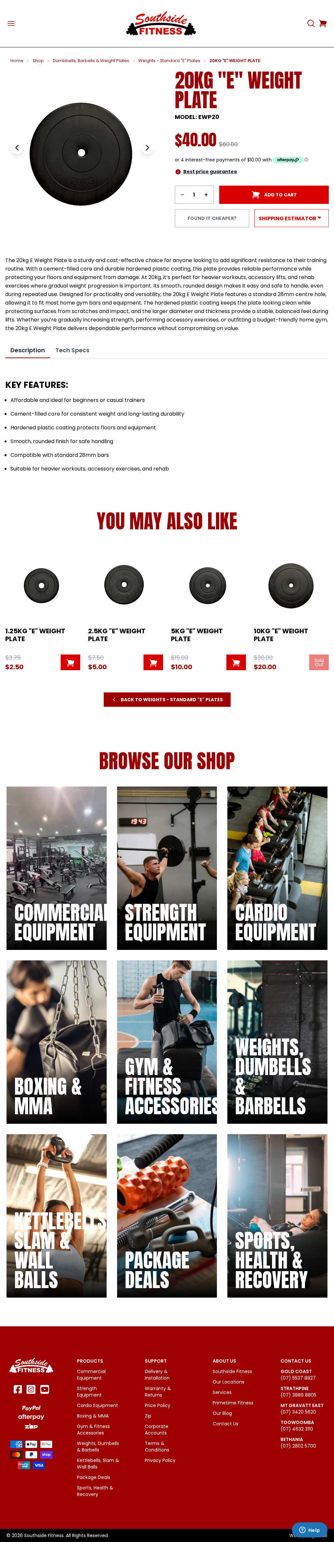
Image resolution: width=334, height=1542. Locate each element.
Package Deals (93, 1477)
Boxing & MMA (93, 1416)
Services (222, 1392)
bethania (292, 1439)
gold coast (296, 1371)
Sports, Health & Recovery (95, 1491)
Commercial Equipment (91, 1374)
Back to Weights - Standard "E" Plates (172, 699)
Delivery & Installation (157, 1374)
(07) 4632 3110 (297, 1429)
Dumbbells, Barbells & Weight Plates (91, 61)
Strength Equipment (89, 1391)
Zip (148, 1416)
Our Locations (228, 1382)
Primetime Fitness (233, 1403)
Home (16, 61)
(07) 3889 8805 (298, 1395)
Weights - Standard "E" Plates (169, 61)
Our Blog (222, 1413)
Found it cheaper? (212, 218)
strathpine (295, 1388)
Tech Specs (72, 350)
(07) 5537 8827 (298, 1378)
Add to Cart (280, 194)
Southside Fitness (232, 1371)
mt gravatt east (302, 1405)
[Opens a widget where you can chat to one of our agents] (309, 1530)
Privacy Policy (160, 1460)
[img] (57, 868)
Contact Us (225, 1423)
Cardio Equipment (97, 1405)
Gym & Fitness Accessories (93, 1429)
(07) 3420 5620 (298, 1412)
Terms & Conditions (157, 1446)
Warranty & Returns (158, 1391)
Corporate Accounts (156, 1429)
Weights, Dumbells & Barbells (98, 1446)
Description (27, 350)
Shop (38, 61)
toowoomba (297, 1422)
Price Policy (157, 1405)
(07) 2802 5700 (298, 1446)
